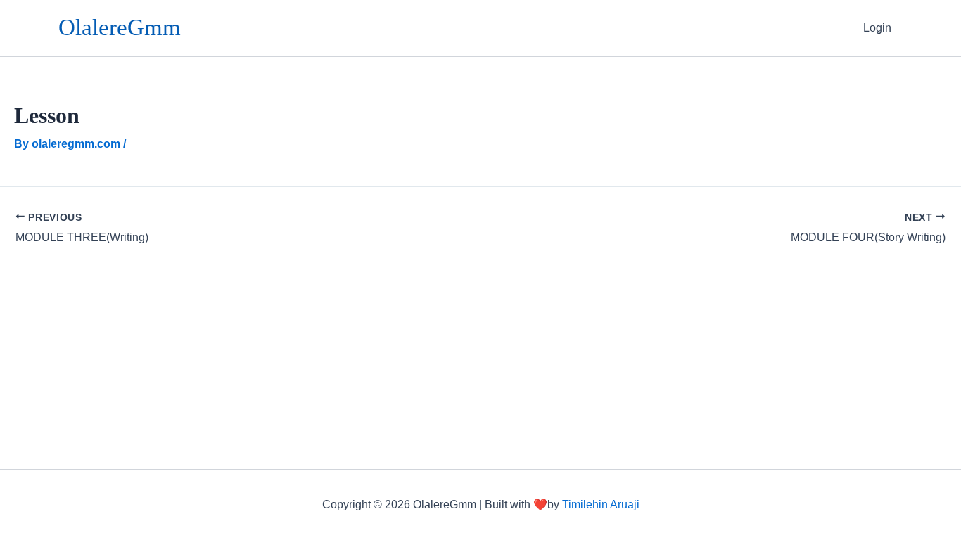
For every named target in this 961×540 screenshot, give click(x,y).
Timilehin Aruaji (600, 504)
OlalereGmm (119, 27)
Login (877, 28)
